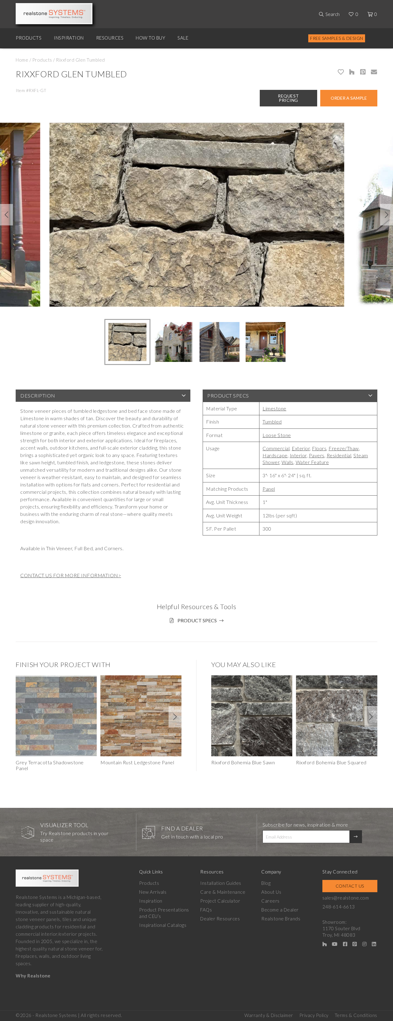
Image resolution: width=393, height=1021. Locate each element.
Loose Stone (277, 435)
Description (37, 395)
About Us (271, 892)
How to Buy (150, 37)
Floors (319, 448)
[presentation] (6, 214)
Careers (270, 901)
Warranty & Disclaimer (268, 1015)
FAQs (206, 909)
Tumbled (272, 421)
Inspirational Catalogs (162, 925)
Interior (298, 455)
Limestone (274, 408)
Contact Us (350, 886)
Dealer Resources (220, 918)
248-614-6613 (338, 906)
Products (28, 37)
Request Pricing (288, 98)
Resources (110, 37)
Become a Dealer (280, 909)
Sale (182, 37)
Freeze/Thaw (344, 448)
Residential (339, 455)
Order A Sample (349, 98)
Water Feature (312, 462)
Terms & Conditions (356, 1015)
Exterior (301, 448)
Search (332, 14)
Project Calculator (220, 901)
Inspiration (69, 37)
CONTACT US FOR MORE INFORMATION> (70, 575)
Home (22, 60)
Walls (288, 462)
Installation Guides (220, 883)
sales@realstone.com (345, 897)
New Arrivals (152, 892)
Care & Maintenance (222, 892)
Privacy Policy (314, 1015)
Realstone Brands (280, 918)
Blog (265, 883)
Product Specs (228, 395)
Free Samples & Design (336, 38)
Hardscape (275, 455)
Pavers (317, 455)
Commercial (276, 448)
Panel (269, 489)
